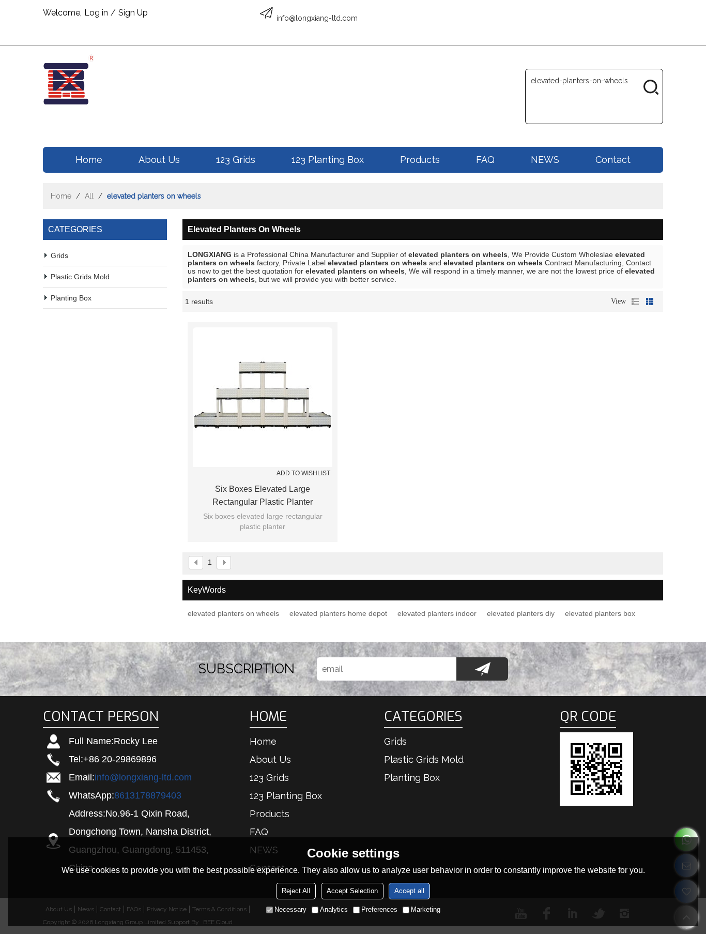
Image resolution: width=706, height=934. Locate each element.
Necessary (290, 909)
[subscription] (482, 669)
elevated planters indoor (437, 613)
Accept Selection (352, 891)
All (89, 196)
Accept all (409, 891)
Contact (613, 159)
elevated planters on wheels (233, 613)
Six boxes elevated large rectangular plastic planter (262, 495)
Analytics (334, 909)
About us (159, 159)
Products (420, 159)
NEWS (545, 159)
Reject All (296, 891)
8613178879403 (147, 795)
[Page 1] (196, 562)
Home (88, 159)
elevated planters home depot (338, 613)
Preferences (379, 909)
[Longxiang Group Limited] (69, 80)
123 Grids (235, 159)
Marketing (425, 909)
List (635, 301)
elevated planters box (600, 613)
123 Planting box (327, 159)
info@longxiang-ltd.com (143, 777)
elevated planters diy (521, 613)
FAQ (485, 159)
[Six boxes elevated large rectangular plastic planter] (262, 397)
